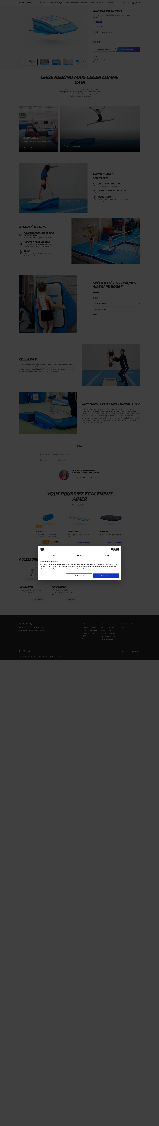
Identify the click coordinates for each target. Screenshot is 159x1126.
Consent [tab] (52, 555)
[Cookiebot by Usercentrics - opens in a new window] (111, 549)
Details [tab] (79, 555)
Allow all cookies (105, 575)
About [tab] (107, 555)
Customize (78, 575)
